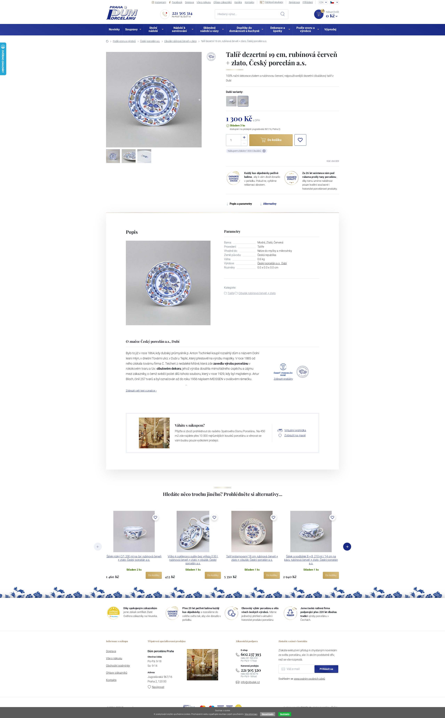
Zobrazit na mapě (294, 435)
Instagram (160, 2)
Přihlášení (308, 2)
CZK (321, 2)
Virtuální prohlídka (295, 430)
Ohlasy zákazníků (222, 2)
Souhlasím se (301, 678)
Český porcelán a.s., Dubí (272, 263)
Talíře (231, 293)
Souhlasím (284, 714)
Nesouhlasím (267, 714)
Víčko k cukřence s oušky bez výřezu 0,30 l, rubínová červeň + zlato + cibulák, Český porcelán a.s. (193, 560)
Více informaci (251, 714)
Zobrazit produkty (283, 378)
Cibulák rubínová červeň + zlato (180, 41)
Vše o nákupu (204, 2)
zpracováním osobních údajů (309, 678)
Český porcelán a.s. (150, 41)
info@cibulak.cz (250, 682)
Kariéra (238, 2)
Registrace (294, 2)
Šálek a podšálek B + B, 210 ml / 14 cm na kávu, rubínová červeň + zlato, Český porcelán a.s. (311, 560)
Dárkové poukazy (274, 2)
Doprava (189, 2)
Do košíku (153, 575)
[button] (199, 100)
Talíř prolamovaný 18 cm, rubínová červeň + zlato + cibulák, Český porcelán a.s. (252, 558)
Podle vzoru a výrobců (124, 41)
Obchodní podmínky (118, 665)
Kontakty (249, 2)
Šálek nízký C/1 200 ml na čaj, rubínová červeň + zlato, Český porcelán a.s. (134, 558)
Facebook (177, 2)
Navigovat (158, 687)
